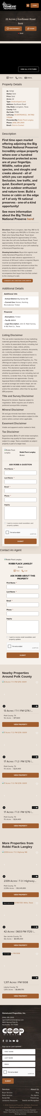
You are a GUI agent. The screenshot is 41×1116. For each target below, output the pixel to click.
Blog (37, 1093)
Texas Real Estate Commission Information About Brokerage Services (23, 1113)
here (30, 219)
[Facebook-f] (3, 1041)
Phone (7, 496)
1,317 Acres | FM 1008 (16, 982)
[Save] (37, 682)
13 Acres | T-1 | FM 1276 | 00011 (17, 710)
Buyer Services (7, 1093)
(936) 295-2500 (18, 122)
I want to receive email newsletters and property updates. (20, 524)
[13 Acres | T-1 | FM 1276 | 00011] (20, 694)
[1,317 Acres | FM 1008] (20, 966)
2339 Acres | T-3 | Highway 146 (19, 881)
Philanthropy (34, 1098)
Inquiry (7, 505)
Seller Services (7, 1095)
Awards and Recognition (30, 1100)
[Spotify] (17, 1041)
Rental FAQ (6, 1098)
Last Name (9, 478)
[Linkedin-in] (10, 1041)
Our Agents (35, 1095)
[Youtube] (14, 1041)
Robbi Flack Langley (25, 120)
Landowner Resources (9, 1100)
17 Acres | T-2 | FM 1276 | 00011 (17, 761)
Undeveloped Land (18, 101)
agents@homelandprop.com (13, 1020)
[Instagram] (7, 1041)
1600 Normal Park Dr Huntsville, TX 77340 (10, 1023)
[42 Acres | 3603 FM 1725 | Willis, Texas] (20, 915)
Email (7, 487)
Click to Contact (18, 125)
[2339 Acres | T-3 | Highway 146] (20, 864)
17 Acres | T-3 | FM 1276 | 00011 (17, 812)
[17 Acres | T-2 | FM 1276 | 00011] (20, 745)
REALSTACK (28, 1107)
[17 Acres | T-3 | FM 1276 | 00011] (20, 795)
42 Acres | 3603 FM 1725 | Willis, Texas (18, 931)
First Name (9, 469)
